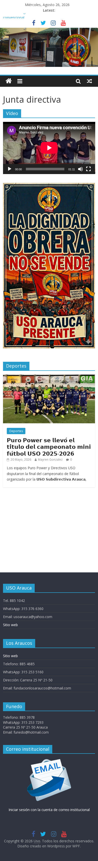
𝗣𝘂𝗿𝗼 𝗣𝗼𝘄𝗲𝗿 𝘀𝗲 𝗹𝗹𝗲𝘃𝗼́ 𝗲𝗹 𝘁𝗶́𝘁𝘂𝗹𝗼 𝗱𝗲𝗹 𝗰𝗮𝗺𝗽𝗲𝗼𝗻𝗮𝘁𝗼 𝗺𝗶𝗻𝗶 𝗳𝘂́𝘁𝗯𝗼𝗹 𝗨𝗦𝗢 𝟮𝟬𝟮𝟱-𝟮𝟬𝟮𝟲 (49, 446)
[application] (49, 148)
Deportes (16, 431)
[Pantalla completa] (88, 169)
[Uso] (49, 31)
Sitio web (10, 624)
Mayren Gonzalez (50, 459)
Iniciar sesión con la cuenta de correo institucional (49, 809)
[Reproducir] (9, 169)
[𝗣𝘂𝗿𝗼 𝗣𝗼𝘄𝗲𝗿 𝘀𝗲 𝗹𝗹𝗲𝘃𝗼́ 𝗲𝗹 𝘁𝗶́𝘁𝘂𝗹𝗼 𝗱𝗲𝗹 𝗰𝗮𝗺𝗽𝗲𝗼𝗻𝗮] (49, 377)
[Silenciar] (80, 169)
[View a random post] (89, 81)
